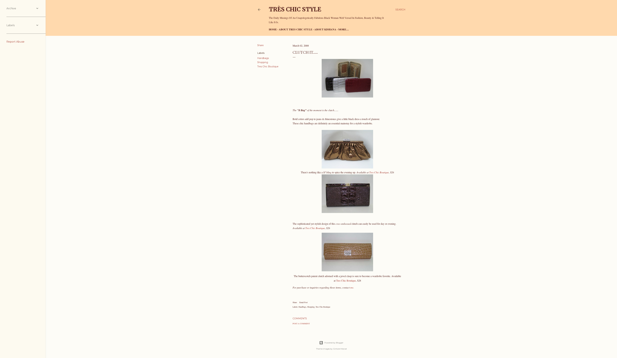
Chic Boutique (315, 228)
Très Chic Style (295, 9)
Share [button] (260, 45)
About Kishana (325, 29)
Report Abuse (15, 41)
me (351, 287)
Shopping (262, 62)
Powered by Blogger (333, 342)
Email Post (303, 302)
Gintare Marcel (340, 349)
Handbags (263, 58)
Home (273, 29)
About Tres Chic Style (295, 29)
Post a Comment (301, 323)
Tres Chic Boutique (267, 66)
